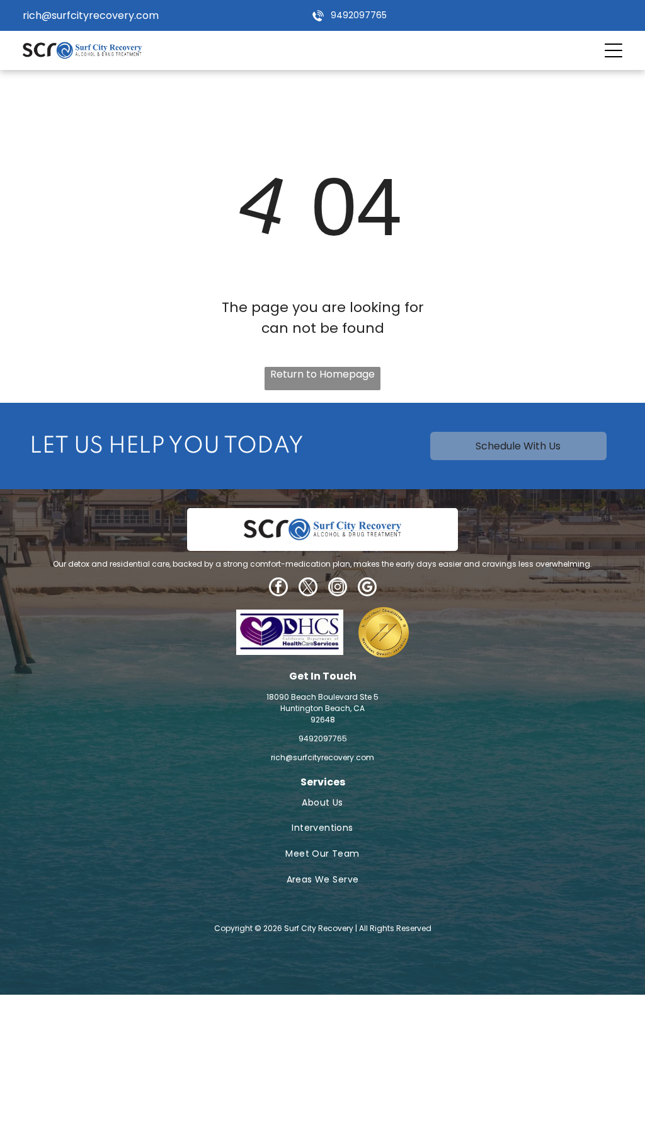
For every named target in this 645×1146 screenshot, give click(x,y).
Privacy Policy (71, 1067)
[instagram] (337, 588)
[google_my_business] (367, 588)
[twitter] (308, 588)
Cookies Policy (148, 1067)
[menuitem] (323, 803)
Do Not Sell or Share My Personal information (303, 1067)
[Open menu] (613, 50)
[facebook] (278, 588)
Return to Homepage (322, 374)
